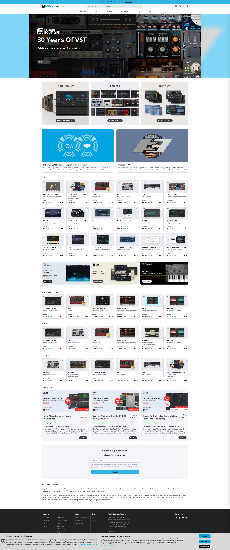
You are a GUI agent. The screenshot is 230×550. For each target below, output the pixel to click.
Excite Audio (58, 196)
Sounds (45, 526)
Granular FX (71, 249)
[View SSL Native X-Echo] (177, 213)
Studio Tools (46, 520)
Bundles (45, 529)
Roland (149, 196)
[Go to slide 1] (111, 75)
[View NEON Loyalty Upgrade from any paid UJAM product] (177, 239)
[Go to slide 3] (115, 75)
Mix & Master (120, 196)
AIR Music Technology (149, 344)
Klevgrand (100, 223)
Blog (44, 532)
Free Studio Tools (62, 520)
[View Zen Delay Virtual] (102, 300)
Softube (128, 249)
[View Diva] (102, 186)
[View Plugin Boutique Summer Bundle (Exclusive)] (78, 186)
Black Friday (60, 526)
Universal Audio (73, 376)
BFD (156, 310)
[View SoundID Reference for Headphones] (152, 239)
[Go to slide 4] (116, 75)
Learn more (128, 2)
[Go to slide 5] (118, 75)
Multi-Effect (46, 223)
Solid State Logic (176, 223)
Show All (185, 388)
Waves (128, 196)
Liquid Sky (100, 310)
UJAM (180, 249)
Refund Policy (79, 523)
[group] (53, 192)
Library (62, 6)
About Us (94, 520)
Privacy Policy (79, 520)
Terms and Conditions (82, 517)
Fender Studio (125, 223)
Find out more (112, 531)
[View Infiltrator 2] (102, 239)
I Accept (204, 536)
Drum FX (45, 249)
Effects (45, 523)
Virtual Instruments (48, 196)
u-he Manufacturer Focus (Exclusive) (57, 417)
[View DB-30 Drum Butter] (53, 239)
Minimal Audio (80, 249)
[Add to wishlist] (62, 182)
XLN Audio (52, 249)
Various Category (72, 196)
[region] (115, 541)
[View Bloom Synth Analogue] (53, 186)
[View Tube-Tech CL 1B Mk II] (127, 239)
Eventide (147, 223)
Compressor (120, 249)
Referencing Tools (147, 249)
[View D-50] (152, 186)
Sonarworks (156, 249)
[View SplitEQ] (152, 213)
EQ (143, 223)
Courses (59, 523)
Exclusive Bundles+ (74, 198)
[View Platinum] (127, 186)
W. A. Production (83, 223)
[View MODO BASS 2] (127, 300)
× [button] (228, 2)
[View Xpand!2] (152, 332)
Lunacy (53, 223)
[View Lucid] (78, 239)
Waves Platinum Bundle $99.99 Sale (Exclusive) (109, 417)
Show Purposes (204, 546)
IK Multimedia (182, 196)
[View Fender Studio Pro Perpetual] (127, 213)
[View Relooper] (177, 300)
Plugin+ (59, 532)
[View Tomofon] (102, 213)
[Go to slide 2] (113, 75)
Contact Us (95, 517)
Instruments (46, 517)
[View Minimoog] (78, 364)
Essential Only (205, 541)
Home (57, 6)
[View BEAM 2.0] (53, 213)
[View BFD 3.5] (152, 300)
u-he (98, 196)
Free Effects (60, 517)
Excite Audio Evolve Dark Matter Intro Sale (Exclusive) (160, 417)
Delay (168, 223)
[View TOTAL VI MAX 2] (177, 186)
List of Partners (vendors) (108, 546)
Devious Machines (105, 249)
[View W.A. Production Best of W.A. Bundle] (78, 213)
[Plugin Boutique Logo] (47, 6)
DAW (118, 223)
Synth (94, 196)
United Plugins (179, 310)
